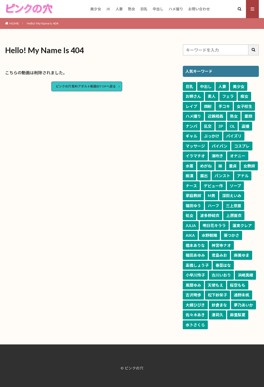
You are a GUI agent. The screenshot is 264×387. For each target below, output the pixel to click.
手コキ (224, 106)
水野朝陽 (209, 235)
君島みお (219, 255)
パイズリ (234, 136)
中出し (158, 9)
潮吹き (217, 156)
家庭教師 (193, 195)
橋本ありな (195, 245)
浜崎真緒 (245, 275)
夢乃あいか (243, 305)
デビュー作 (213, 185)
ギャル (191, 136)
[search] (254, 49)
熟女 (131, 9)
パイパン (219, 146)
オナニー (237, 156)
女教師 (249, 166)
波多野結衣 (209, 215)
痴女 (244, 96)
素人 (212, 96)
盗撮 (245, 126)
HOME (14, 23)
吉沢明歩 (193, 295)
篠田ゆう (193, 205)
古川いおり (221, 275)
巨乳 (143, 9)
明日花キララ (214, 225)
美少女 (95, 9)
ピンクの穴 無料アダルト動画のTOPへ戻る (86, 86)
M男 (211, 195)
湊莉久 (217, 314)
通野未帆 (241, 295)
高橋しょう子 (197, 265)
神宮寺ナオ (221, 245)
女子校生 (244, 106)
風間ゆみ (193, 285)
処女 (189, 215)
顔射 (208, 106)
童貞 (233, 166)
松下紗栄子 (217, 295)
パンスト (222, 175)
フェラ (228, 96)
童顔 (248, 116)
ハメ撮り (176, 9)
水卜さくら (195, 324)
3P (220, 126)
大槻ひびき (195, 305)
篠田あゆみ (195, 255)
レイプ (191, 106)
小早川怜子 (195, 275)
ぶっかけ (211, 136)
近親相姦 (215, 116)
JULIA (191, 225)
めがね (206, 166)
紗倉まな (219, 305)
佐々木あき (195, 314)
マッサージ (195, 146)
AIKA (190, 235)
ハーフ (213, 205)
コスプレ (242, 146)
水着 (189, 166)
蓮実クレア (242, 225)
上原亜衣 (234, 215)
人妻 (119, 9)
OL (232, 126)
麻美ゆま (241, 255)
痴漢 (189, 175)
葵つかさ (231, 235)
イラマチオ (195, 156)
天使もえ (215, 285)
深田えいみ (231, 195)
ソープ (235, 185)
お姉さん (193, 96)
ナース (191, 185)
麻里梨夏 (237, 314)
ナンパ (191, 126)
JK (108, 9)
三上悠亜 (233, 205)
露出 (204, 175)
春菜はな (223, 265)
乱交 (208, 126)
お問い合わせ (199, 9)
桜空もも (237, 285)
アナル (243, 175)
